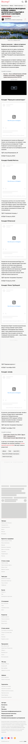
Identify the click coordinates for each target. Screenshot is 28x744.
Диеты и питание (5, 549)
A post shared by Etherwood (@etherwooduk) (14, 256)
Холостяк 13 (4, 666)
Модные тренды (5, 569)
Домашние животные (6, 580)
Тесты (2, 634)
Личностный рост (5, 619)
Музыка (3, 531)
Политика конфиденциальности (11, 711)
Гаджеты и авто (5, 639)
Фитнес (3, 556)
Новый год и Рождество (6, 648)
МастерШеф (4, 668)
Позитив (3, 636)
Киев (10, 451)
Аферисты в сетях (5, 670)
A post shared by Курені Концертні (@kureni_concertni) (14, 320)
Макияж (3, 545)
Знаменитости (4, 525)
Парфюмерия (4, 553)
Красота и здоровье (7, 538)
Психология (4, 621)
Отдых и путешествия (6, 632)
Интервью (3, 533)
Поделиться (25, 19)
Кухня (3, 590)
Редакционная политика (8, 713)
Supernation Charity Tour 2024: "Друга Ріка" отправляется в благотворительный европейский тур (14, 436)
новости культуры (7, 456)
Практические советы (6, 565)
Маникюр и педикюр (6, 547)
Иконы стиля (4, 567)
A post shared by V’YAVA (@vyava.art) (14, 407)
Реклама (4, 709)
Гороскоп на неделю (6, 688)
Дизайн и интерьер (5, 578)
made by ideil (23, 741)
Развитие (4, 615)
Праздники (4, 644)
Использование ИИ (7, 715)
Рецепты (3, 592)
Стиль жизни (5, 628)
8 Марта (3, 650)
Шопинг (3, 571)
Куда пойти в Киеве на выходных (10, 453)
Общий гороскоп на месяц (7, 690)
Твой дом (4, 576)
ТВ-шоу (3, 662)
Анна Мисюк (8, 18)
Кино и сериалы (5, 677)
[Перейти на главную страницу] (5, 2)
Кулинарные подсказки (6, 596)
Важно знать (4, 623)
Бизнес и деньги (5, 616)
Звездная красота (5, 527)
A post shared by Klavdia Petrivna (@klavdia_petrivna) (14, 196)
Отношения (4, 601)
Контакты (4, 705)
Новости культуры (6, 16)
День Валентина (5, 646)
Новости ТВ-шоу (5, 663)
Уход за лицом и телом (6, 540)
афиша (4, 451)
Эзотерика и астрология (7, 630)
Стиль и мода (5, 561)
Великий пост (4, 652)
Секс (2, 605)
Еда (2, 594)
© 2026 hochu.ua (5, 741)
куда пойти (16, 451)
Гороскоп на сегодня (6, 686)
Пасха (2, 654)
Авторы (3, 702)
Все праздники (4, 656)
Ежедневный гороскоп (6, 697)
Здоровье (3, 551)
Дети (2, 609)
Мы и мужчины (4, 603)
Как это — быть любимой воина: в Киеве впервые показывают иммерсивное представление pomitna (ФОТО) (14, 75)
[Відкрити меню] (26, 2)
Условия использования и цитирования (13, 718)
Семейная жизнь (5, 607)
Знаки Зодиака (4, 695)
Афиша (3, 675)
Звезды (3, 521)
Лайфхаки (3, 585)
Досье (2, 529)
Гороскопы (4, 684)
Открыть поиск (23, 2)
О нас (3, 707)
